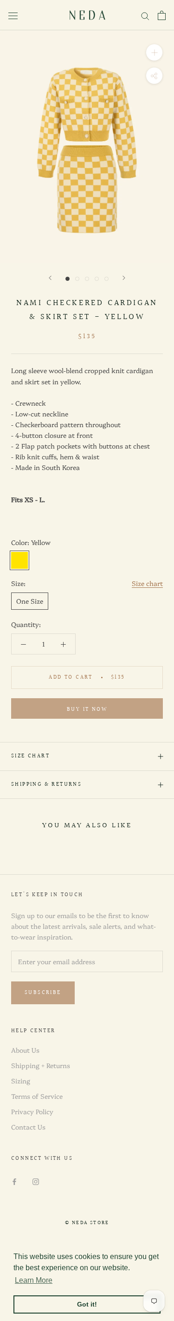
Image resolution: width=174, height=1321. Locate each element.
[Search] (145, 15)
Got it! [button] (87, 1304)
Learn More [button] (33, 1280)
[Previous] (50, 278)
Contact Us (28, 1126)
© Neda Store (87, 1223)
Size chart (147, 583)
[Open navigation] (13, 15)
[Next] (123, 278)
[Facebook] (14, 1181)
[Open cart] (162, 15)
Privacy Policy (32, 1111)
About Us (25, 1050)
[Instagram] (35, 1181)
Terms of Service (37, 1096)
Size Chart (30, 756)
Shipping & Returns (46, 784)
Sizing (20, 1080)
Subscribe (43, 992)
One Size (29, 601)
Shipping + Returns (40, 1065)
